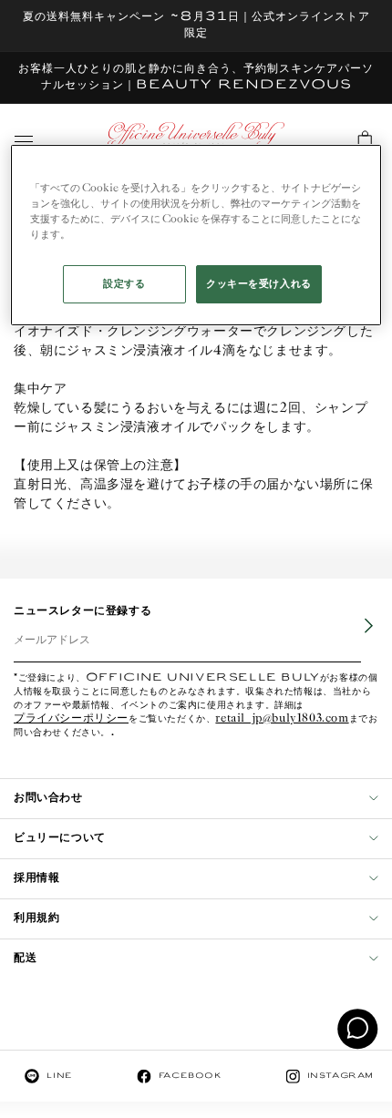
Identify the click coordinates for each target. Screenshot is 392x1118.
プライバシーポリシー (71, 719)
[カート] (364, 138)
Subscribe (356, 639)
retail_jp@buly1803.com (281, 719)
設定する (124, 284)
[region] (196, 235)
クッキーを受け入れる (259, 284)
